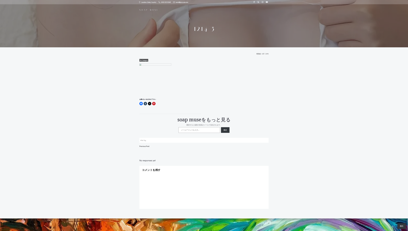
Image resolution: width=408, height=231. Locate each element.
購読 (225, 130)
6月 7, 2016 (265, 54)
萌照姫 (258, 54)
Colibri (225, 225)
